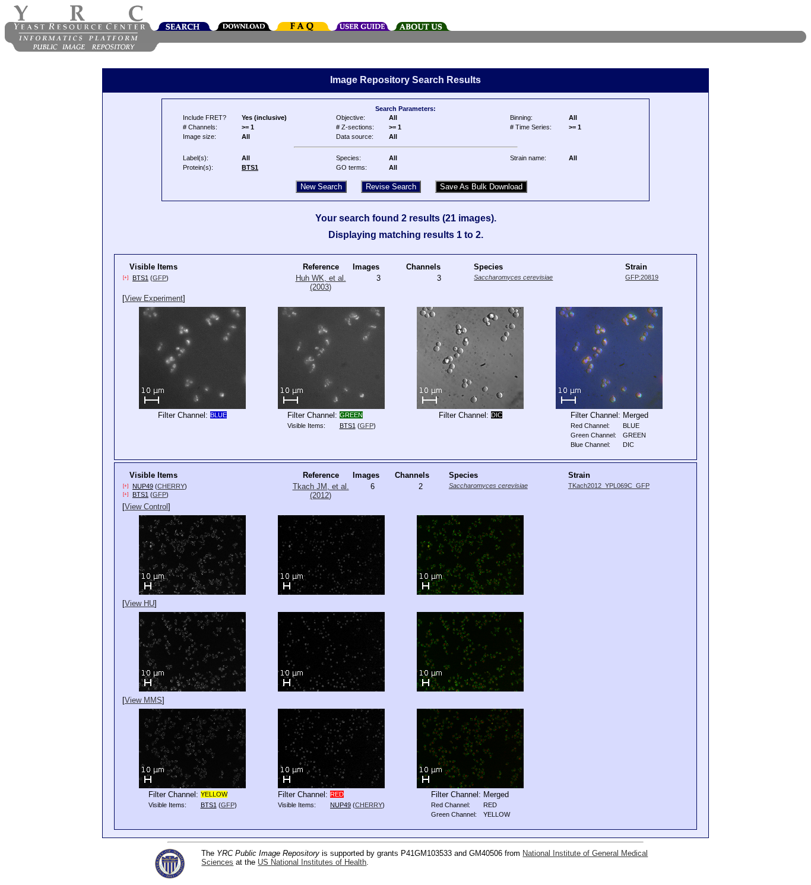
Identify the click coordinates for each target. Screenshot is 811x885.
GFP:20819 (641, 277)
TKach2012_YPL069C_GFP (609, 485)
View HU (139, 603)
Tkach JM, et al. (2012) (321, 491)
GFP (159, 277)
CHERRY (171, 486)
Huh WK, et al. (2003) (321, 282)
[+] (125, 277)
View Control (146, 506)
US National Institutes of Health (312, 862)
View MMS (143, 700)
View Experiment (154, 298)
